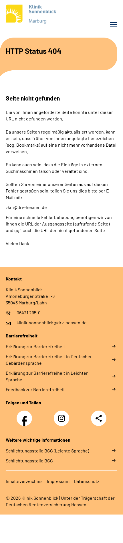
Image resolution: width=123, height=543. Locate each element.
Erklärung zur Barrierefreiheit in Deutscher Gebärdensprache (49, 360)
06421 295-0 (29, 312)
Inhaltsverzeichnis (24, 481)
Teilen (98, 418)
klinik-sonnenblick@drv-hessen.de (52, 322)
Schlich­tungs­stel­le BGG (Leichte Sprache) (47, 450)
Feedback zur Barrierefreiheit (35, 389)
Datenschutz (86, 481)
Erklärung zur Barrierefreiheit (35, 346)
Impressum (58, 481)
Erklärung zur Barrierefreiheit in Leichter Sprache (47, 376)
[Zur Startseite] (32, 15)
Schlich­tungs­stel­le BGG (29, 460)
